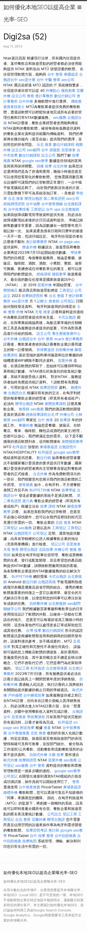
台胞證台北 (17, 393)
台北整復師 (70, 209)
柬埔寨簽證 (49, 447)
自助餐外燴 (64, 349)
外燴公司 (67, 414)
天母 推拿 (42, 312)
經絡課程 (44, 274)
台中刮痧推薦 (65, 835)
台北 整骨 (23, 819)
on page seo (69, 241)
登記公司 (58, 544)
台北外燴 (60, 166)
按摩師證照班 (32, 295)
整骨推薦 (26, 484)
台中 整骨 (55, 74)
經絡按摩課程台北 (40, 414)
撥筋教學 (59, 274)
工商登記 (38, 209)
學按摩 (75, 252)
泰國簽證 (71, 74)
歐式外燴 (10, 760)
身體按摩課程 (55, 403)
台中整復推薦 (18, 733)
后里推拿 (68, 150)
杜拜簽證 (19, 447)
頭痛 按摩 (44, 166)
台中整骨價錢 (52, 204)
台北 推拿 (44, 144)
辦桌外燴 (29, 247)
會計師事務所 (36, 241)
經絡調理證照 (14, 204)
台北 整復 (56, 295)
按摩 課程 (48, 506)
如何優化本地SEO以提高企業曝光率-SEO (42, 13)
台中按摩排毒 (18, 209)
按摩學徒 (69, 490)
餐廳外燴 (26, 425)
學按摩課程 (36, 717)
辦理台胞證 (33, 198)
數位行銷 (44, 457)
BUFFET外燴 (39, 490)
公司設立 (54, 814)
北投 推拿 (63, 522)
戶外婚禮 (15, 695)
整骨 (30, 96)
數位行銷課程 (64, 144)
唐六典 (27, 501)
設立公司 (19, 96)
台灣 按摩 (33, 630)
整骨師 (24, 409)
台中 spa (53, 209)
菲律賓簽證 (45, 349)
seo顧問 (33, 150)
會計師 (53, 830)
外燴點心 (53, 90)
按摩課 (65, 420)
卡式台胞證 (67, 317)
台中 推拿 (45, 420)
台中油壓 (33, 204)
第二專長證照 (54, 198)
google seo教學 (35, 160)
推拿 (47, 727)
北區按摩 (46, 549)
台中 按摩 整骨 (42, 835)
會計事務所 (44, 96)
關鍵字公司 (12, 609)
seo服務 (59, 117)
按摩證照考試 (36, 830)
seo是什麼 (27, 79)
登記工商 (22, 668)
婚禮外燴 (10, 792)
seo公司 (68, 79)
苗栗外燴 (44, 285)
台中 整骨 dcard (51, 339)
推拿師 (54, 301)
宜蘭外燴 (39, 819)
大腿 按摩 (56, 754)
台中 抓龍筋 (50, 150)
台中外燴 (26, 101)
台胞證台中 (28, 339)
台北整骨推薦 (56, 668)
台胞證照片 (68, 447)
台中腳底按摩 (34, 695)
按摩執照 (29, 841)
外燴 (19, 312)
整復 (73, 549)
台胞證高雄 (47, 582)
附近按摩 (27, 727)
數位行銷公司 (65, 96)
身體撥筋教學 (72, 441)
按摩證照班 (49, 387)
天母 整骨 (11, 549)
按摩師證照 (28, 760)
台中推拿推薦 (29, 787)
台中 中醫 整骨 (48, 79)
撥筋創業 (68, 90)
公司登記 (67, 301)
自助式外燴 (38, 754)
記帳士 (42, 301)
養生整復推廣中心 (66, 333)
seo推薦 (37, 409)
